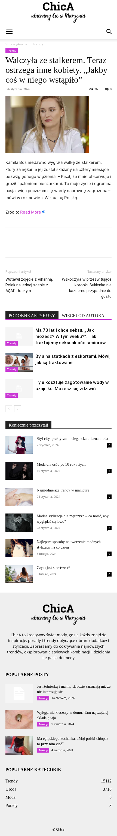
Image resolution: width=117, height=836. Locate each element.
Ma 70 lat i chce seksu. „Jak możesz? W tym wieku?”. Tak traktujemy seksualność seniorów (70, 336)
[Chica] (58, 12)
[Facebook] (10, 246)
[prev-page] (8, 408)
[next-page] (17, 408)
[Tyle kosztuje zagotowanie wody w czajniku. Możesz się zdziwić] (19, 388)
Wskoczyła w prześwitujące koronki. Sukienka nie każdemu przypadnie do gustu (87, 288)
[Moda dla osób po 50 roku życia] (19, 471)
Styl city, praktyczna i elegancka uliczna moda (72, 439)
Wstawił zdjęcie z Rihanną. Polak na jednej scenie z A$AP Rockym (29, 285)
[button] (9, 31)
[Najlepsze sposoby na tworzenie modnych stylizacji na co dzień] (19, 548)
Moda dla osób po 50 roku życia (61, 464)
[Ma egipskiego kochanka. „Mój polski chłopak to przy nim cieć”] (19, 745)
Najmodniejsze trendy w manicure (63, 490)
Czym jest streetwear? (53, 568)
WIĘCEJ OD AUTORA (83, 315)
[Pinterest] (35, 246)
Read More (30, 212)
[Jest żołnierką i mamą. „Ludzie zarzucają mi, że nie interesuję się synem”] (19, 693)
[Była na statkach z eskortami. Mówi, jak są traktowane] (19, 362)
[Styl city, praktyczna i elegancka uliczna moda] (19, 445)
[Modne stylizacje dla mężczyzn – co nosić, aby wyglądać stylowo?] (19, 523)
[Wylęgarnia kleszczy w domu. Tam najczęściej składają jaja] (19, 719)
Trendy (37, 44)
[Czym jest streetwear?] (19, 574)
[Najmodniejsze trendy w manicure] (19, 497)
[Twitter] (23, 246)
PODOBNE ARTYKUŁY (32, 315)
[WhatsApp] (48, 246)
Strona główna (16, 44)
